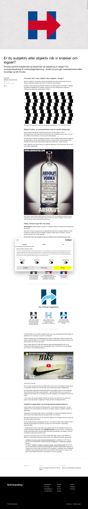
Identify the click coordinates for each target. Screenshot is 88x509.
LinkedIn (72, 484)
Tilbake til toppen (77, 504)
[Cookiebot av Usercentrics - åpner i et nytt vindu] (66, 240)
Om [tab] (63, 244)
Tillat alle (62, 267)
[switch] (37, 263)
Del (5, 86)
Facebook (72, 489)
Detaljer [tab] (44, 244)
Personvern (69, 504)
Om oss (59, 489)
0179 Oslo (46, 486)
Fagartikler (6, 78)
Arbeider (59, 484)
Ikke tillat (25, 267)
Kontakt (59, 491)
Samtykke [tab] (24, 244)
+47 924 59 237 (48, 491)
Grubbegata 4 (47, 484)
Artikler (59, 486)
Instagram (72, 486)
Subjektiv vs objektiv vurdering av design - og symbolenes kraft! (48, 445)
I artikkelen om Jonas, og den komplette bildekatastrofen (40, 440)
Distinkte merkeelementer (10, 80)
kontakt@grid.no (48, 489)
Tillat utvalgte (44, 267)
